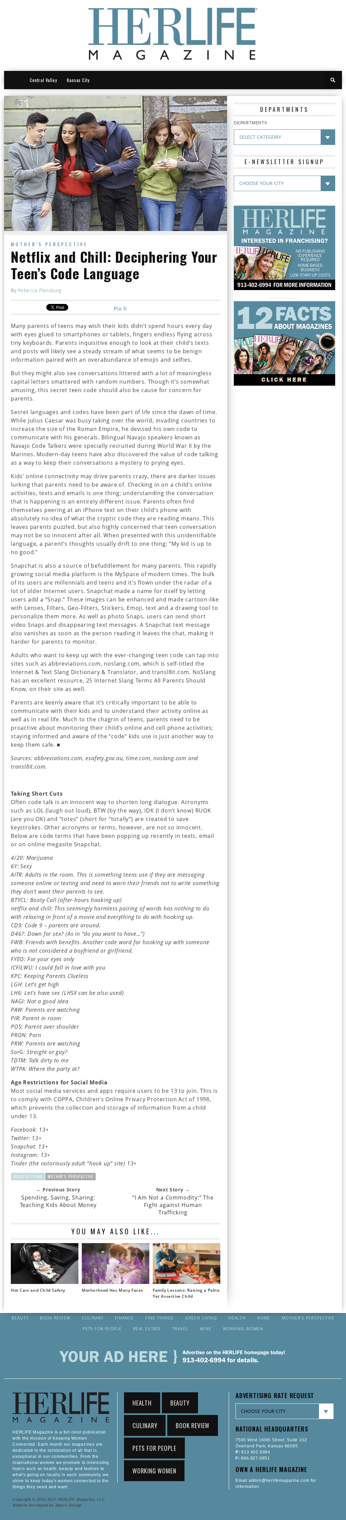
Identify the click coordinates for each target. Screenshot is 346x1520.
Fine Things (159, 1318)
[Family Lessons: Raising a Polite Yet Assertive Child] (186, 1282)
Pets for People (102, 1329)
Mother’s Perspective (308, 1318)
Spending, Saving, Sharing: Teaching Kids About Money (58, 1201)
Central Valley (43, 80)
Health (237, 1318)
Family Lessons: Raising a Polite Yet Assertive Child (186, 1293)
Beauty (19, 1318)
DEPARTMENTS (250, 123)
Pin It (120, 308)
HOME (14, 80)
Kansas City (78, 80)
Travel (180, 1329)
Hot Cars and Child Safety (38, 1290)
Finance (124, 1318)
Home (264, 1318)
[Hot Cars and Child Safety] (44, 1282)
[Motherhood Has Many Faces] (115, 1282)
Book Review (55, 1318)
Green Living (201, 1318)
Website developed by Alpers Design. (48, 1505)
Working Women (243, 1329)
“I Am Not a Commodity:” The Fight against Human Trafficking (173, 1205)
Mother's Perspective (49, 244)
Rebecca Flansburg (39, 290)
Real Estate (147, 1329)
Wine (206, 1329)
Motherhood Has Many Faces (112, 1290)
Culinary (93, 1318)
